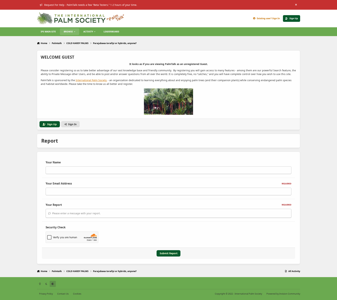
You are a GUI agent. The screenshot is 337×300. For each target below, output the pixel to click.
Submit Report (168, 253)
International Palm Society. (91, 80)
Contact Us (63, 293)
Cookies (77, 293)
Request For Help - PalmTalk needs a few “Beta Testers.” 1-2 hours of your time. (90, 5)
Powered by (283, 293)
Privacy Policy (46, 293)
